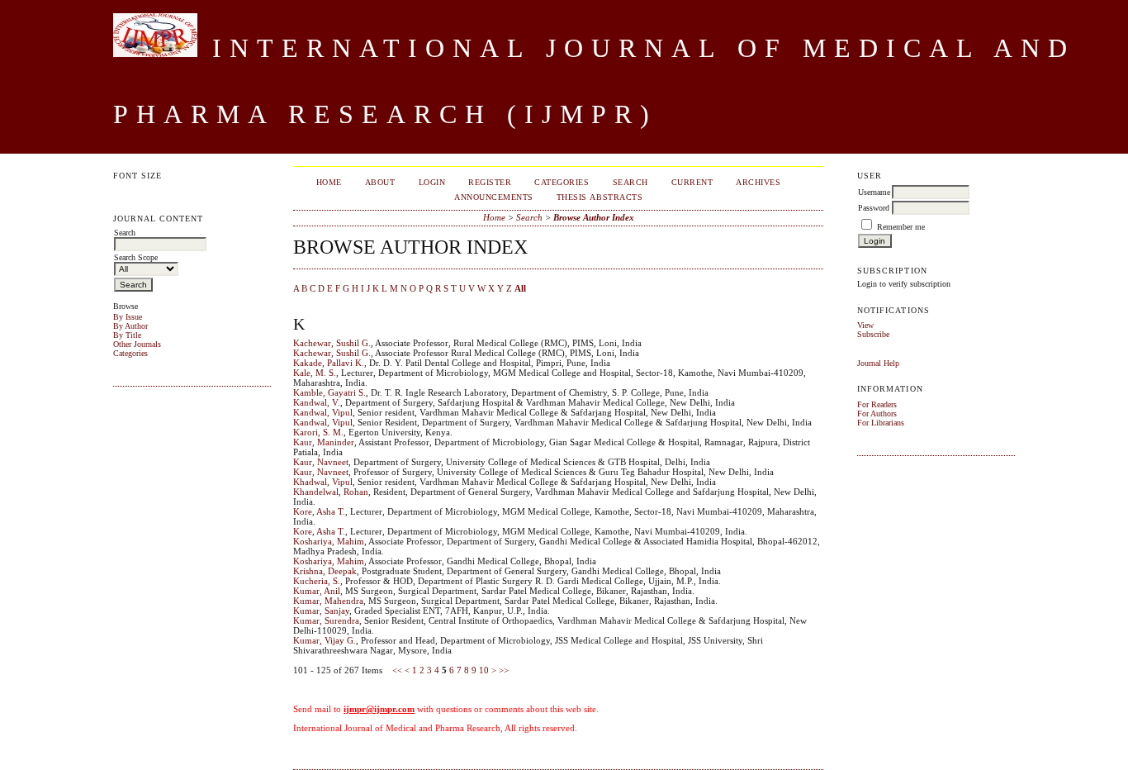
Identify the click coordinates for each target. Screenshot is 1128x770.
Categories (130, 353)
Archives (758, 182)
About (380, 182)
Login (432, 182)
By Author (130, 325)
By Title (127, 335)
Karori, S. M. (318, 432)
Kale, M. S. (314, 373)
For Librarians (880, 422)
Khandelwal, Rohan (330, 492)
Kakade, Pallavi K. (328, 363)
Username (874, 192)
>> (504, 670)
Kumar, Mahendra (328, 601)
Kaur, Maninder (323, 442)
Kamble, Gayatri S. (329, 392)
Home (329, 182)
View (865, 325)
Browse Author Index (593, 217)
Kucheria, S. (316, 581)
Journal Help (878, 363)
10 (484, 670)
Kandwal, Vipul (323, 412)
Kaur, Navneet (320, 462)
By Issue (127, 316)
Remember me (901, 226)
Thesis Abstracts (599, 197)
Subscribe (873, 334)
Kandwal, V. (316, 402)
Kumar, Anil (316, 591)
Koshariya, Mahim (328, 541)
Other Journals (137, 344)
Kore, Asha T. (319, 511)
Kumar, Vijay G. (324, 640)
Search (630, 182)
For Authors (877, 413)
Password (873, 207)
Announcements (493, 197)
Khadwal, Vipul (323, 482)
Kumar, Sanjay (321, 611)
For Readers (877, 404)
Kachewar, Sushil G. (332, 343)
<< (397, 670)
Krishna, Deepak (325, 571)
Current (692, 182)
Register (489, 182)
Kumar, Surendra (326, 620)
